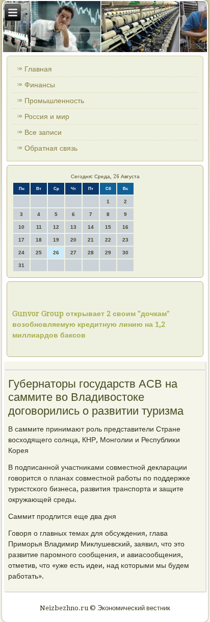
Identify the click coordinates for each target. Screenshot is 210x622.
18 (39, 240)
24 (21, 252)
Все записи (43, 132)
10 (21, 227)
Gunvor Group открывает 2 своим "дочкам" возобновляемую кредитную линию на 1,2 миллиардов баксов (91, 324)
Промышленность (54, 101)
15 (108, 227)
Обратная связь (50, 148)
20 (73, 240)
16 (125, 227)
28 (91, 252)
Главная (38, 69)
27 (73, 252)
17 (21, 240)
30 (125, 252)
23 (125, 240)
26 (56, 252)
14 (91, 227)
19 (56, 240)
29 (108, 252)
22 (108, 240)
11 (39, 227)
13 (73, 227)
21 (91, 240)
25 (39, 252)
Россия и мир (46, 116)
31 (21, 265)
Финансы (39, 85)
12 (56, 227)
